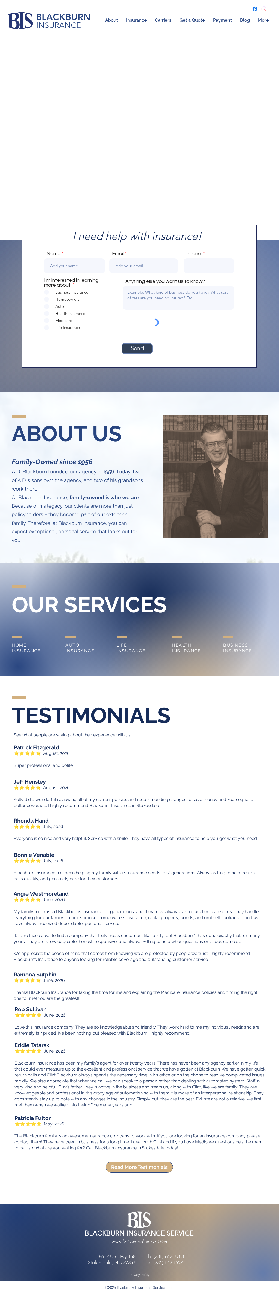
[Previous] (30, 142)
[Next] (248, 142)
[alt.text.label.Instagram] (264, 9)
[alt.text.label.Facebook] (255, 9)
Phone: (194, 253)
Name (53, 253)
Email (118, 253)
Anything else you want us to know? (165, 281)
